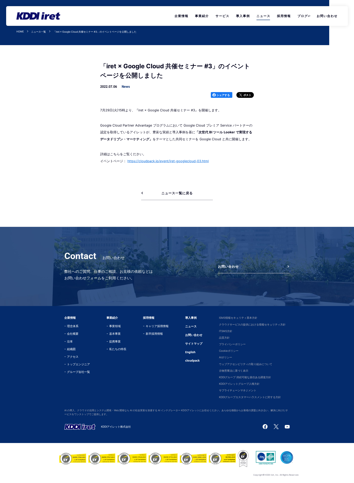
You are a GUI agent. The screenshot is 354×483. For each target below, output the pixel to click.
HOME (20, 31)
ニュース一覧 (38, 32)
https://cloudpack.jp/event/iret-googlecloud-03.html (168, 161)
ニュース (263, 16)
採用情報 (284, 16)
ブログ (302, 16)
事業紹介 (202, 16)
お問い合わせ (327, 16)
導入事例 (243, 16)
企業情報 (181, 16)
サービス (222, 16)
